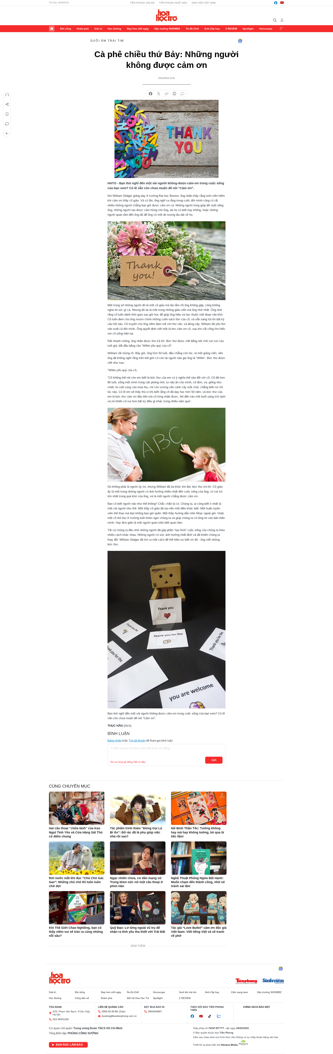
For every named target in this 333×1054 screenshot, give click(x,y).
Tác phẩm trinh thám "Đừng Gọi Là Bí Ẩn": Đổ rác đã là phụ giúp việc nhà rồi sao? (136, 832)
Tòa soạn (55, 1007)
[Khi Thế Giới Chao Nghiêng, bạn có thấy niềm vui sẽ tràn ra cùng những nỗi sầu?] (76, 907)
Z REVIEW (231, 28)
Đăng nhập (114, 740)
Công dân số (82, 998)
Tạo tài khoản (137, 740)
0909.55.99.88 (110, 1011)
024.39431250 (61, 1019)
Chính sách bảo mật (256, 1007)
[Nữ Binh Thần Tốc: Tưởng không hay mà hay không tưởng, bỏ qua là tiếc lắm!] (199, 808)
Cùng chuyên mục (69, 786)
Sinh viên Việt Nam (203, 2)
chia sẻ (150, 93)
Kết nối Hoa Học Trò (138, 998)
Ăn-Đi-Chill (192, 28)
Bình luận (7, 123)
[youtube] (282, 3)
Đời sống (65, 28)
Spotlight (248, 28)
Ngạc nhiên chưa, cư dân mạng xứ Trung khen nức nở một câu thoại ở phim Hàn (136, 882)
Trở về (7, 133)
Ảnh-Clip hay (212, 28)
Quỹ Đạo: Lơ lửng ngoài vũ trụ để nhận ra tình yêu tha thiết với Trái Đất (137, 929)
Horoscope (265, 28)
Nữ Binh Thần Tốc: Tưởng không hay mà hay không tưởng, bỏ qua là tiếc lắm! (197, 832)
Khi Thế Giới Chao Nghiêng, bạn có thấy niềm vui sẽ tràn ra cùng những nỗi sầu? (76, 932)
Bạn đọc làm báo (69, 1044)
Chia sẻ (7, 104)
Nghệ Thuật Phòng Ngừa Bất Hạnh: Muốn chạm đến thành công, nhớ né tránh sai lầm (198, 882)
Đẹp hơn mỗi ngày (138, 28)
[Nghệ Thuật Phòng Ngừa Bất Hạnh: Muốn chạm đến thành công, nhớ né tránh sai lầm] (199, 858)
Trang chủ (51, 28)
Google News (240, 41)
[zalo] (220, 1016)
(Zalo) (122, 1011)
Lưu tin (7, 114)
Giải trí (98, 28)
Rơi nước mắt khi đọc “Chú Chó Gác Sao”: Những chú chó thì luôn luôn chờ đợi (76, 882)
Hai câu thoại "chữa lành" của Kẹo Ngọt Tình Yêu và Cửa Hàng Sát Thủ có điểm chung (76, 832)
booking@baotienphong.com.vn (119, 1016)
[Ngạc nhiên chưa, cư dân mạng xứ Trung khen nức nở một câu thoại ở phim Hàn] (137, 858)
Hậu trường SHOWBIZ (167, 28)
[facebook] (276, 3)
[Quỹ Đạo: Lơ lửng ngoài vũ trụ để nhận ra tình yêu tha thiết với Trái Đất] (137, 907)
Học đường (114, 28)
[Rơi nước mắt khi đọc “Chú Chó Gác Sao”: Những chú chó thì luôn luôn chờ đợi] (76, 858)
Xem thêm (281, 28)
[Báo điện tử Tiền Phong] (246, 981)
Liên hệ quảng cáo (110, 1007)
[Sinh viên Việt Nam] (273, 981)
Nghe (7, 94)
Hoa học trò (60, 978)
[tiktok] (211, 1016)
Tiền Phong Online (142, 2)
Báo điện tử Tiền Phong (166, 15)
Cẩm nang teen (239, 992)
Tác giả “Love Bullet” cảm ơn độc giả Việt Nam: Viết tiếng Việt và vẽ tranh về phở (199, 932)
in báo (174, 93)
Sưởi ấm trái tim (107, 40)
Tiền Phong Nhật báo (173, 2)
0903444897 (155, 1011)
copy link (166, 93)
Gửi (214, 760)
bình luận (182, 93)
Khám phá (83, 28)
